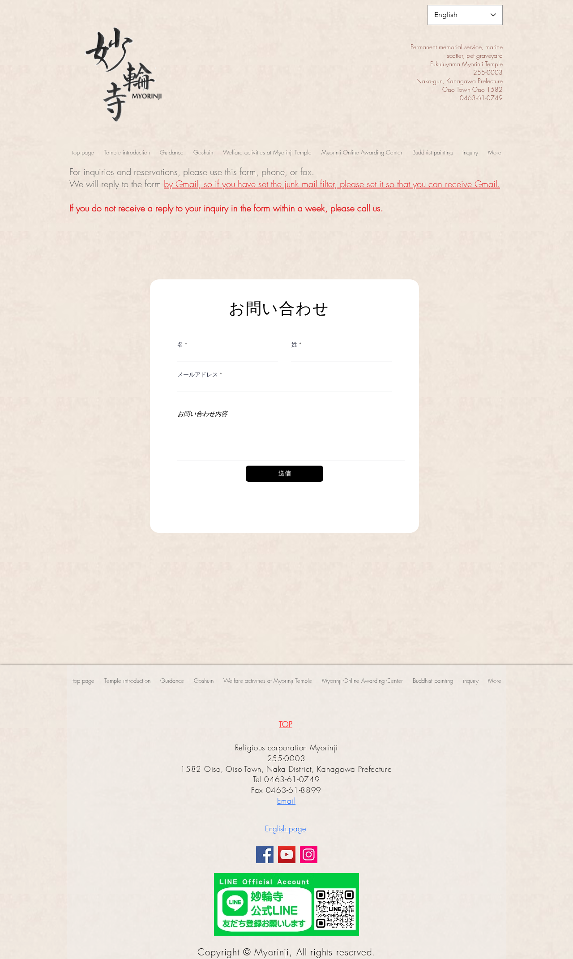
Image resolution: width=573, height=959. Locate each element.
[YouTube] (286, 854)
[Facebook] (265, 854)
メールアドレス (197, 374)
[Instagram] (308, 854)
